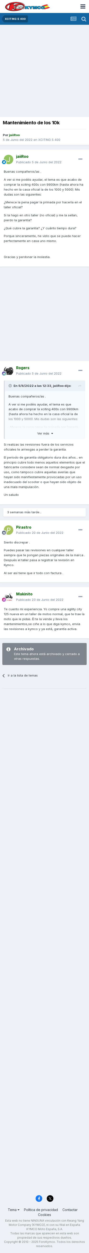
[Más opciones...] (80, 159)
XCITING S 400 (49, 140)
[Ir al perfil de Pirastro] (8, 530)
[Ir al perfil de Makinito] (8, 597)
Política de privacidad (41, 1210)
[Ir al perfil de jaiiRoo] (8, 159)
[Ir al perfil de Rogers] (8, 371)
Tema (13, 1210)
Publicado (38, 162)
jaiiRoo (58, 386)
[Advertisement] (44, 71)
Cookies (44, 1215)
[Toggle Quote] (11, 386)
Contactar (70, 1210)
